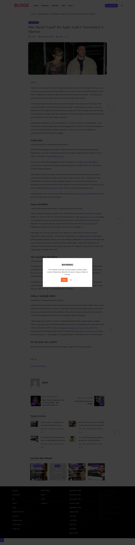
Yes (64, 280)
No (71, 280)
